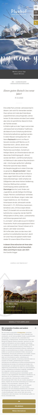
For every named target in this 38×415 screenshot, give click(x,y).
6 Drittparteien (21, 332)
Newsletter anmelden (19, 322)
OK (19, 401)
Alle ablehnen (19, 406)
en (6, 4)
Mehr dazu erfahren (14, 310)
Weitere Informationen (19, 411)
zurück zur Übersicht (19, 263)
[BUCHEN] (36, 17)
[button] (35, 328)
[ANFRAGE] (36, 12)
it (3, 4)
